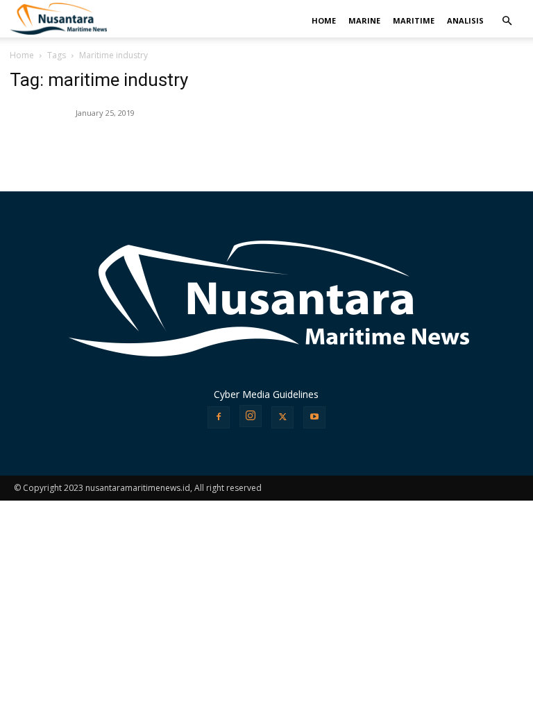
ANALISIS (465, 20)
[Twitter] (282, 417)
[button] (506, 21)
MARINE (364, 20)
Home (22, 55)
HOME (324, 20)
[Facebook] (219, 417)
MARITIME (413, 20)
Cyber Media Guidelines (266, 394)
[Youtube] (314, 417)
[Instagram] (250, 416)
